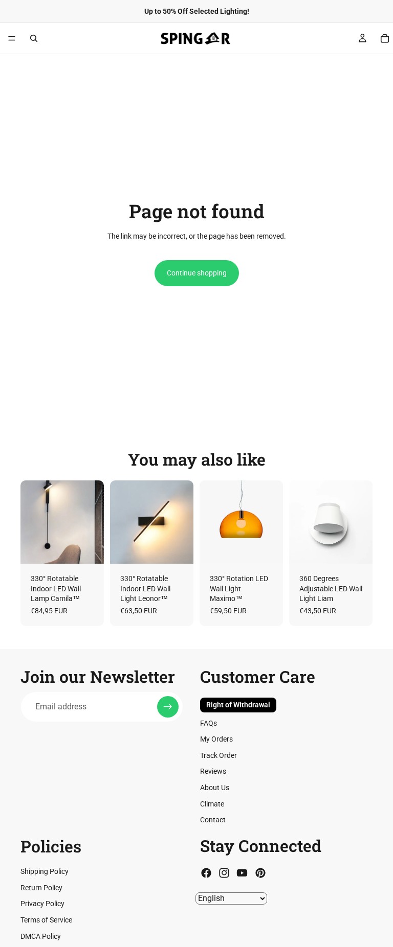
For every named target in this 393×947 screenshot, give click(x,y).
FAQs (208, 723)
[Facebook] (206, 873)
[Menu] (12, 38)
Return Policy (41, 888)
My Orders (216, 739)
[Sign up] (168, 707)
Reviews (213, 771)
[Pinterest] (260, 873)
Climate (212, 804)
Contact (213, 820)
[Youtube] (242, 873)
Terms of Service (46, 920)
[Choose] (88, 548)
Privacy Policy (42, 904)
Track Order (218, 755)
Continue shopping (197, 273)
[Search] (34, 38)
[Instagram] (224, 873)
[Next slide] (92, 522)
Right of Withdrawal (238, 705)
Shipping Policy (44, 871)
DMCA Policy (40, 936)
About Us (214, 787)
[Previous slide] (31, 522)
